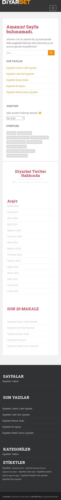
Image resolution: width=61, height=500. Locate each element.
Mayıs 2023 (13, 266)
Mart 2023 (12, 278)
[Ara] (51, 52)
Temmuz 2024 (14, 236)
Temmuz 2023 (14, 254)
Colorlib (6, 496)
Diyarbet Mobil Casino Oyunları (22, 92)
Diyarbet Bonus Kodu (17, 79)
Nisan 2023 (13, 272)
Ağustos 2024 (14, 230)
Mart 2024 (12, 242)
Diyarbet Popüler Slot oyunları (21, 151)
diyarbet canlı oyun (16, 142)
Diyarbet (11, 133)
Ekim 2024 (12, 218)
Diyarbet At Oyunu (15, 86)
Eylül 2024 (12, 224)
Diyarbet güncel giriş (17, 146)
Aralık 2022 (12, 291)
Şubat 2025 (13, 205)
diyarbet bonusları (39, 137)
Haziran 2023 (13, 260)
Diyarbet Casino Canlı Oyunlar (21, 67)
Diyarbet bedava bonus (18, 137)
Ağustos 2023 (14, 248)
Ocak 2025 (12, 212)
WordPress (36, 496)
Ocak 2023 (12, 285)
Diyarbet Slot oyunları (17, 155)
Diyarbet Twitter (10, 381)
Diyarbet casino (34, 142)
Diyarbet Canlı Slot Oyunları (20, 73)
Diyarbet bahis (24, 133)
